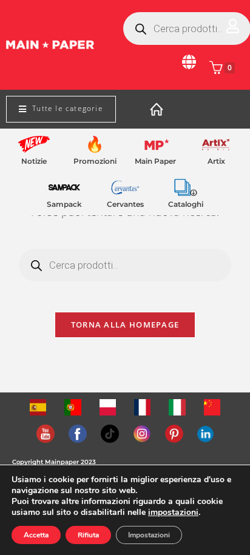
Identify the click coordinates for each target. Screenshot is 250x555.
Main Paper (155, 161)
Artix (216, 161)
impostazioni (173, 512)
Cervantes (125, 204)
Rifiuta (88, 535)
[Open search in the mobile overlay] (125, 265)
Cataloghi (185, 204)
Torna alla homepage (125, 324)
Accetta (36, 535)
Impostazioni (149, 535)
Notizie (34, 161)
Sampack (64, 204)
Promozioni (95, 161)
